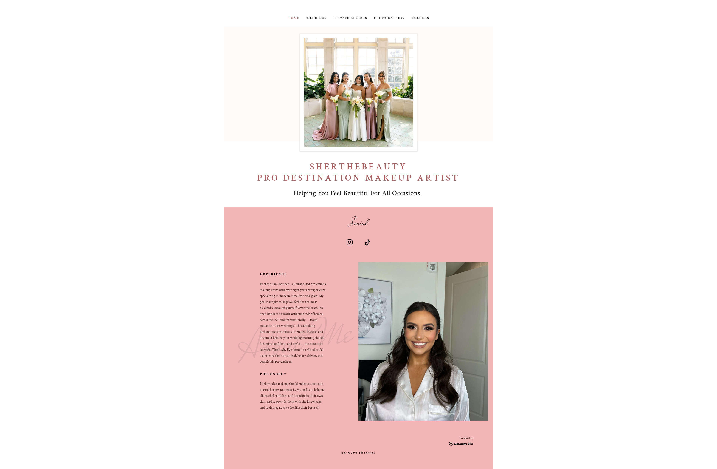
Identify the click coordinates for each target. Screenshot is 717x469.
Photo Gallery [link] (389, 18)
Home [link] (293, 18)
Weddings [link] (316, 18)
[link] (349, 243)
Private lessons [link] (350, 18)
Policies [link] (420, 18)
